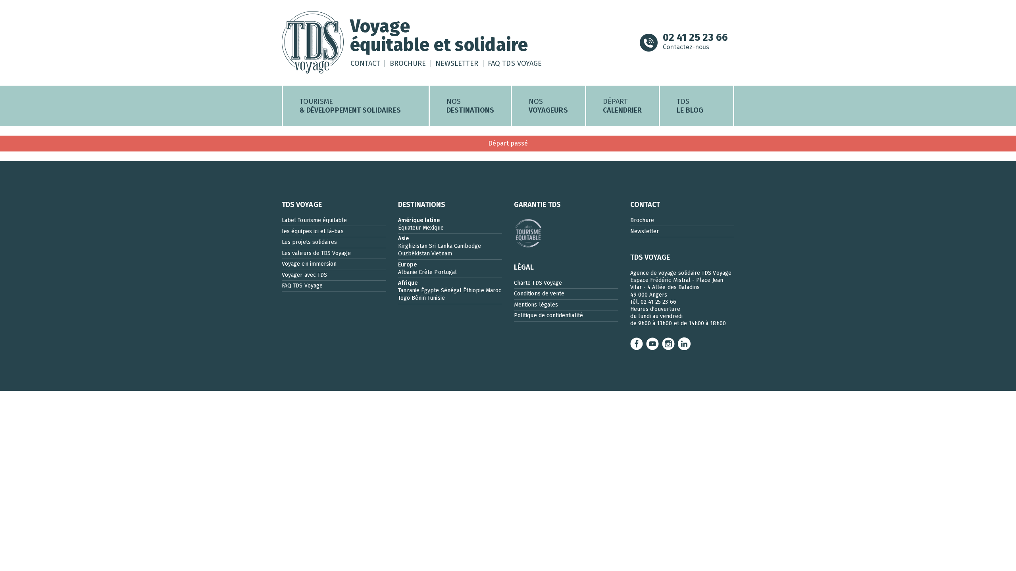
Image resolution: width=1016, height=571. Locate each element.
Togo (404, 298)
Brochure (408, 63)
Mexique (433, 227)
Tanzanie (409, 290)
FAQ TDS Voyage (515, 63)
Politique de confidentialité (548, 315)
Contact (365, 63)
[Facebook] (636, 343)
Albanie (407, 272)
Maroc (493, 290)
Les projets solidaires (309, 242)
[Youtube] (652, 343)
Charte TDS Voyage (538, 283)
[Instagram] (668, 343)
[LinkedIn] (684, 343)
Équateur (409, 227)
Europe (407, 264)
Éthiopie (473, 290)
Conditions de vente (539, 293)
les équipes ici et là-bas (313, 231)
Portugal (445, 272)
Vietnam (441, 253)
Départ (622, 106)
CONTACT (645, 204)
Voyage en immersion (309, 264)
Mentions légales (536, 304)
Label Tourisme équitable (314, 220)
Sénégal (451, 290)
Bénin (419, 298)
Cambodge (467, 246)
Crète (426, 272)
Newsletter (457, 63)
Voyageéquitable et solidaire (439, 35)
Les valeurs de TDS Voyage (316, 253)
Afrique (408, 283)
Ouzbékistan (414, 253)
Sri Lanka (440, 246)
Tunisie (435, 298)
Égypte (430, 290)
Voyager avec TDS (304, 275)
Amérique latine (419, 220)
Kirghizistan (413, 246)
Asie (403, 238)
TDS (690, 106)
